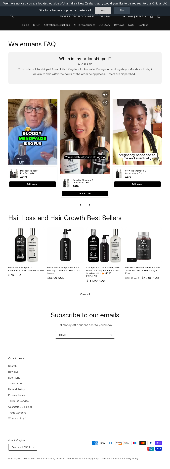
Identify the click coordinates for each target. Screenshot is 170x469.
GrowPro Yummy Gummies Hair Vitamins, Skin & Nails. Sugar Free (142, 270)
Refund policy (74, 458)
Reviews (13, 371)
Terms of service (110, 458)
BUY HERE (14, 377)
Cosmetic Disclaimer (20, 406)
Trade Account (17, 412)
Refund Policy (16, 389)
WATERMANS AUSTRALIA (29, 459)
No (122, 10)
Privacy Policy (16, 395)
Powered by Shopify (53, 459)
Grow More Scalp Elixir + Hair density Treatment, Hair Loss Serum (64, 270)
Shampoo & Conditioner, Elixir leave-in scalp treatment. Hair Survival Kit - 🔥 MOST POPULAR (103, 271)
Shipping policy (130, 458)
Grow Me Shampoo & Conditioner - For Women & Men (26, 269)
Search (12, 366)
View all (85, 294)
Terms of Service (18, 400)
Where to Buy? (17, 418)
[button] (12, 16)
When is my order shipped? (85, 58)
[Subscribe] (111, 335)
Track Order (15, 383)
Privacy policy (91, 458)
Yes (103, 10)
